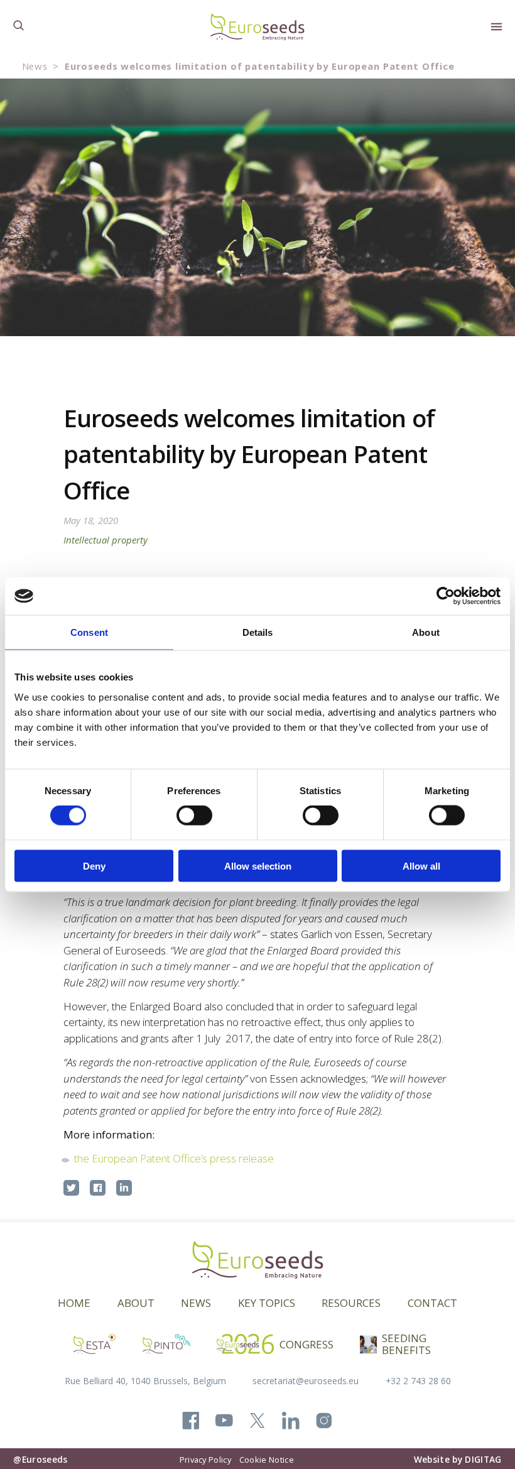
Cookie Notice (266, 1459)
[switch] (194, 815)
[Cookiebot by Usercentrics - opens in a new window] (446, 596)
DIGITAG (483, 1459)
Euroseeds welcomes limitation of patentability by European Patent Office (260, 66)
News (35, 66)
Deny (94, 865)
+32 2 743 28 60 (418, 1381)
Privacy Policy (205, 1459)
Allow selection (257, 865)
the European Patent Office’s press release (174, 1158)
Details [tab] (257, 632)
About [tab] (426, 632)
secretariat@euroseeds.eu (305, 1381)
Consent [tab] (89, 632)
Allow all (421, 865)
